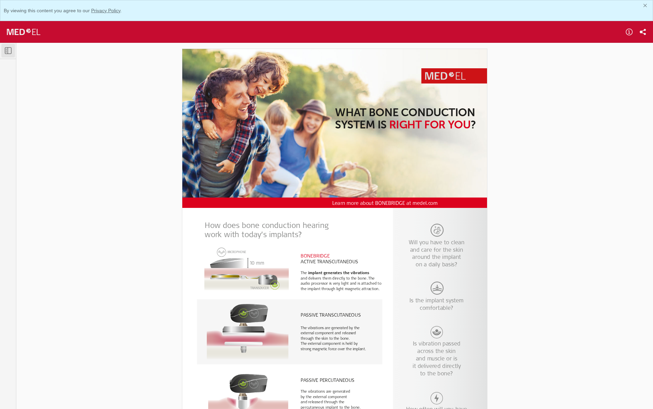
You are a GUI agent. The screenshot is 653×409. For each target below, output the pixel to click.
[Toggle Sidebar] (8, 50)
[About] (629, 32)
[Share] (643, 32)
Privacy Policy (105, 10)
